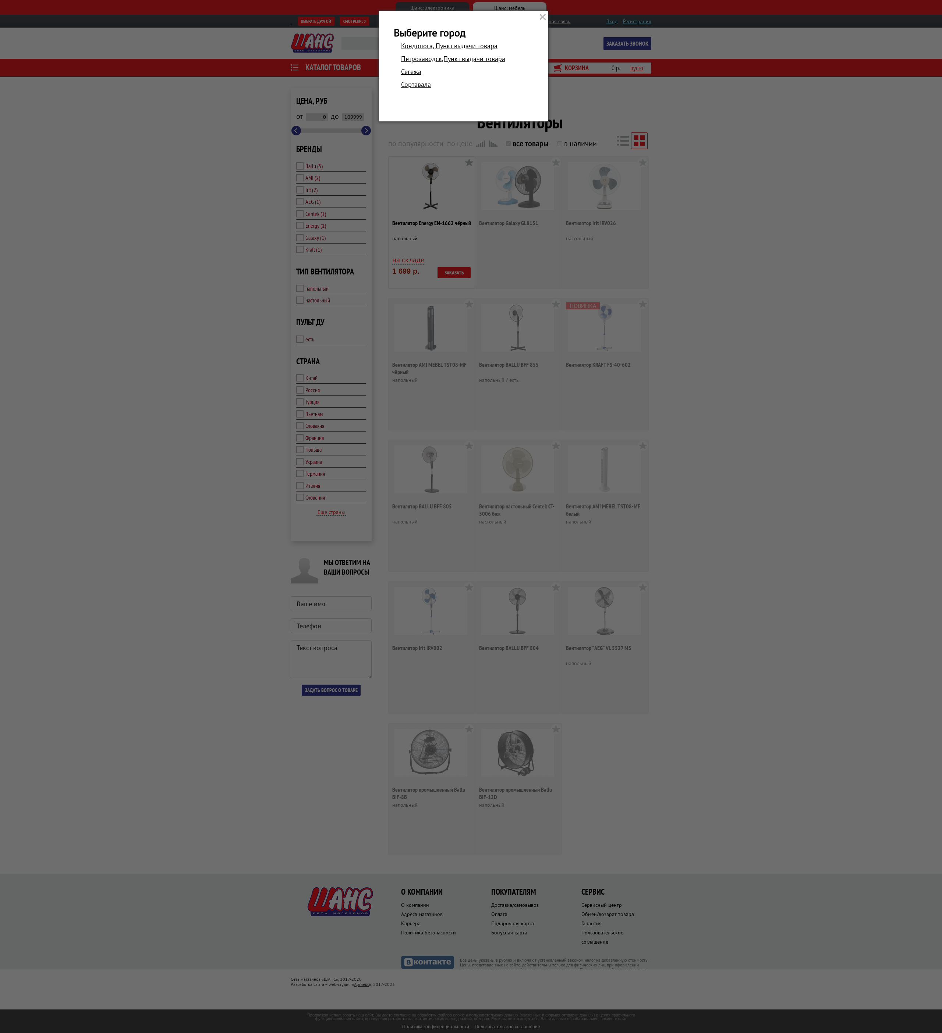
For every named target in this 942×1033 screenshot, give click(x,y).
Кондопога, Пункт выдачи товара (449, 46)
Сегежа (411, 71)
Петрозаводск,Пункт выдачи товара (453, 58)
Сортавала (416, 84)
